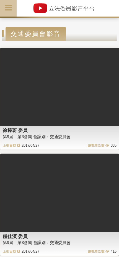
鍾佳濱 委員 (15, 236)
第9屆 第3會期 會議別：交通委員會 (37, 136)
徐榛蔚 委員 (15, 130)
